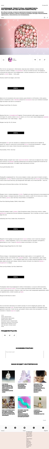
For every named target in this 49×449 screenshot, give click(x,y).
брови (21, 291)
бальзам (38, 178)
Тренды (2, 17)
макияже (26, 159)
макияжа (41, 261)
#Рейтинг (10, 319)
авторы (24, 430)
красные (8, 197)
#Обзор (2, 326)
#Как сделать (6, 324)
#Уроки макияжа (11, 318)
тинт (8, 142)
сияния (6, 74)
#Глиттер (14, 323)
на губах (21, 194)
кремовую (11, 161)
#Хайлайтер (10, 323)
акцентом (21, 159)
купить (16, 88)
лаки (12, 307)
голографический (14, 115)
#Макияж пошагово (4, 319)
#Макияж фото (4, 322)
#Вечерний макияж (4, 318)
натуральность (3, 262)
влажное (15, 211)
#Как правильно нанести (5, 320)
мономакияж (29, 99)
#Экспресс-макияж (12, 324)
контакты (2, 430)
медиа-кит (46, 430)
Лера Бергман (14, 60)
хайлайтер (18, 242)
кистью (26, 144)
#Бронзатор (9, 322)
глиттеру (9, 178)
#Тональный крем (15, 322)
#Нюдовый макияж (14, 320)
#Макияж (2, 316)
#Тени (2, 324)
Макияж (2, 5)
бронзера (2, 240)
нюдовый (20, 257)
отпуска (25, 238)
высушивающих (19, 70)
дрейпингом (3, 213)
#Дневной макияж (8, 316)
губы (19, 117)
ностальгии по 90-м (10, 288)
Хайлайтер (16, 99)
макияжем (46, 117)
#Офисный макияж (4, 323)
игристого (13, 310)
